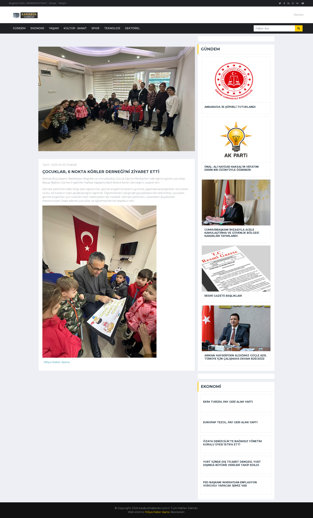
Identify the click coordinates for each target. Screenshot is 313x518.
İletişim (62, 3)
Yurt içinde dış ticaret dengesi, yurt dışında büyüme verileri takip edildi (232, 463)
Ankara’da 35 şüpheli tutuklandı (230, 106)
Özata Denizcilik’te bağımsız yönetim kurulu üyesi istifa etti (232, 443)
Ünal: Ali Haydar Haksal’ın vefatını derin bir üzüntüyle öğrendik (231, 168)
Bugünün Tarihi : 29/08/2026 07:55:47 (28, 3)
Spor (95, 28)
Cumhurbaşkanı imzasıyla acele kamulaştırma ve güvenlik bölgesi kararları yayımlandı (231, 232)
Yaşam (54, 28)
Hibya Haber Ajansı (157, 512)
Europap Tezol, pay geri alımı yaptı (230, 422)
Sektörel (132, 28)
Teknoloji (112, 28)
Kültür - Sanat (75, 28)
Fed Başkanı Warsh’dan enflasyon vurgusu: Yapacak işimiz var (230, 484)
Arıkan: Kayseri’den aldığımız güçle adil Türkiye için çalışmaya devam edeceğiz (235, 357)
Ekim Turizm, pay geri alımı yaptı (228, 401)
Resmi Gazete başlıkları (223, 295)
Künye (52, 3)
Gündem (19, 28)
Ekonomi (37, 28)
